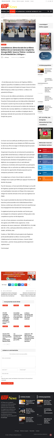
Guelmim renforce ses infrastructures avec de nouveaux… (45, 99)
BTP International (20, 11)
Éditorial (3, 11)
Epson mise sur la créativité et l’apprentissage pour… (30, 402)
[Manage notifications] (51, 435)
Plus (40, 11)
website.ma (45, 434)
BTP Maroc (12, 11)
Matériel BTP (35, 11)
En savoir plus (4, 417)
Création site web (37, 434)
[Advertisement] (18, 70)
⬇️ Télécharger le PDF (44, 55)
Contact (32, 1)
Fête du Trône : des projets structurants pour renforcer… (45, 71)
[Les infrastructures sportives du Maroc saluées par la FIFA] (18, 329)
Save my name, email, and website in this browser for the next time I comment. (17, 379)
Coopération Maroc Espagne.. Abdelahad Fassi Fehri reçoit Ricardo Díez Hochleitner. (9, 294)
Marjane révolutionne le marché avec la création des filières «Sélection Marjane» (28, 294)
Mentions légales (20, 1)
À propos (14, 1)
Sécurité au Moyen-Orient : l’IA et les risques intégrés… (45, 108)
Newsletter (27, 1)
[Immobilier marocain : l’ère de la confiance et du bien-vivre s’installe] (18, 308)
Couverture (28, 11)
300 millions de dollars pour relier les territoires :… (49, 89)
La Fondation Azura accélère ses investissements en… (45, 81)
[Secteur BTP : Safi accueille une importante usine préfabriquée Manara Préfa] (7, 329)
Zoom (7, 11)
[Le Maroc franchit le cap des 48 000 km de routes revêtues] (29, 308)
